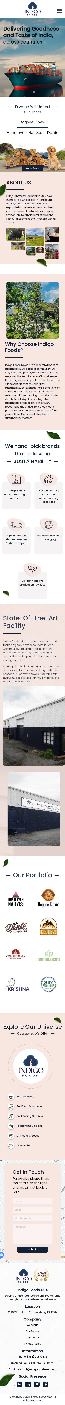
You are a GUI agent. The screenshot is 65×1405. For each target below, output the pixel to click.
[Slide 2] (34, 92)
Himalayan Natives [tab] (24, 132)
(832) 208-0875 (37, 1356)
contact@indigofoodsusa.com (36, 1369)
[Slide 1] (31, 92)
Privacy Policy (32, 1344)
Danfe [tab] (53, 132)
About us (32, 1325)
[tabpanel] (32, 156)
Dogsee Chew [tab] (32, 122)
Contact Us (33, 1337)
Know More (32, 168)
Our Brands (32, 1331)
